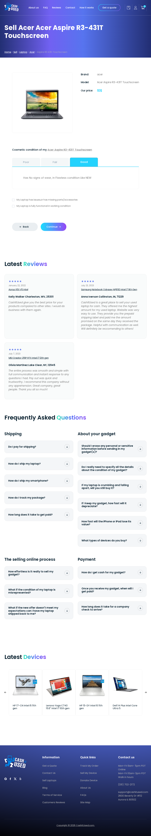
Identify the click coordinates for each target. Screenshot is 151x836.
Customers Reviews (53, 802)
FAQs (83, 795)
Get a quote (109, 7)
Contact (70, 7)
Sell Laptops (49, 780)
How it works (87, 7)
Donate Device (88, 780)
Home (7, 52)
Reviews (56, 7)
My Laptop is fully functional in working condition (44, 206)
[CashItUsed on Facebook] (10, 779)
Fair (55, 162)
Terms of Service (52, 795)
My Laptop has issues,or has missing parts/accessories (47, 199)
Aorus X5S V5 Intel (18, 289)
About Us (85, 787)
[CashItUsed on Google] (5, 779)
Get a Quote (49, 765)
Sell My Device (88, 773)
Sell (15, 52)
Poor (26, 162)
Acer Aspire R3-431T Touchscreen (69, 150)
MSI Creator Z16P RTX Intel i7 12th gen (29, 358)
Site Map (85, 802)
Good (84, 162)
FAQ (45, 7)
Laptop (23, 52)
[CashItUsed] (11, 7)
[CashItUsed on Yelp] (20, 779)
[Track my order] (128, 7)
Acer (32, 52)
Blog (44, 787)
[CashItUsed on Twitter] (15, 779)
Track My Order (89, 765)
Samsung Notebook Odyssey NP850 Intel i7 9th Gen (109, 289)
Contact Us (48, 773)
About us (33, 7)
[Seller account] (135, 7)
